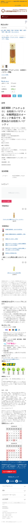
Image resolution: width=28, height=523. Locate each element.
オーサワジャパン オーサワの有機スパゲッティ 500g (14, 219)
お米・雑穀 (3, 30)
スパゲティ (22, 35)
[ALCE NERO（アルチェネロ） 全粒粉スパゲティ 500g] (12, 53)
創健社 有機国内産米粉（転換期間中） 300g (15, 234)
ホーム (3, 35)
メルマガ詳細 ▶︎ (7, 471)
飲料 (3, 31)
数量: (3, 91)
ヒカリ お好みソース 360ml (14, 272)
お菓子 (24, 30)
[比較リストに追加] (20, 96)
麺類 (21, 30)
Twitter (20, 481)
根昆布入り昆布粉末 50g (10, 253)
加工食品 (17, 30)
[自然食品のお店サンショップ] (14, 10)
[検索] (26, 28)
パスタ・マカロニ (14, 35)
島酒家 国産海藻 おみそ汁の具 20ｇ (13, 229)
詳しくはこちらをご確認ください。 (11, 359)
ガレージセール (15, 31)
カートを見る (18, 5)
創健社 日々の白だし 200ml (11, 238)
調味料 (8, 30)
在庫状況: (4, 89)
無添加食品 (4, 506)
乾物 (12, 30)
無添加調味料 (5, 508)
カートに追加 (6, 95)
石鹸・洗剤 (7, 31)
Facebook (12, 481)
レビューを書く (5, 74)
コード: (4, 86)
